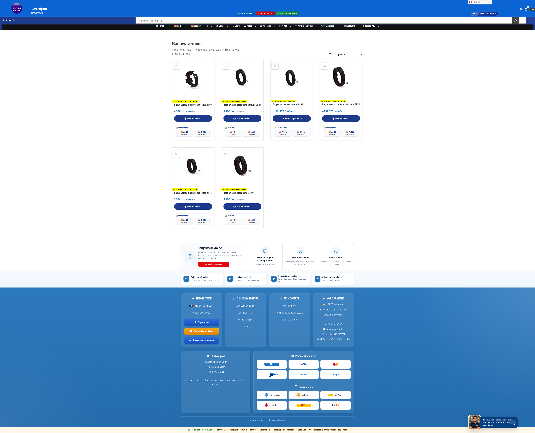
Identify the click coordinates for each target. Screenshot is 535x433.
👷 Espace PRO (368, 26)
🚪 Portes (283, 26)
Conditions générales (245, 305)
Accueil (175, 49)
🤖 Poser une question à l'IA (287, 13)
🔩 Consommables (328, 26)
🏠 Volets (220, 26)
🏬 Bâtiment (349, 26)
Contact (245, 326)
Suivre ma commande (204, 340)
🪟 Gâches (178, 26)
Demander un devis (203, 331)
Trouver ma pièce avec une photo (214, 264)
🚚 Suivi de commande (245, 13)
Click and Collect (289, 319)
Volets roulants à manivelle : (209, 49)
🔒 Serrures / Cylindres (242, 26)
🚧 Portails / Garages (304, 26)
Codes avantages (201, 312)
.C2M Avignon (39, 9)
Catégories (11, 20)
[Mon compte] (521, 9)
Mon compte (289, 305)
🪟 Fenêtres (161, 26)
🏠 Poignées (265, 26)
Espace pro (203, 322)
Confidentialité (245, 312)
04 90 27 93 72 (335, 324)
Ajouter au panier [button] (192, 118)
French (476, 2)
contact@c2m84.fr (335, 328)
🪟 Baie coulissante (199, 26)
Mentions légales (245, 319)
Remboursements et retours (289, 312)
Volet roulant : (187, 49)
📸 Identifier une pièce (265, 13)
